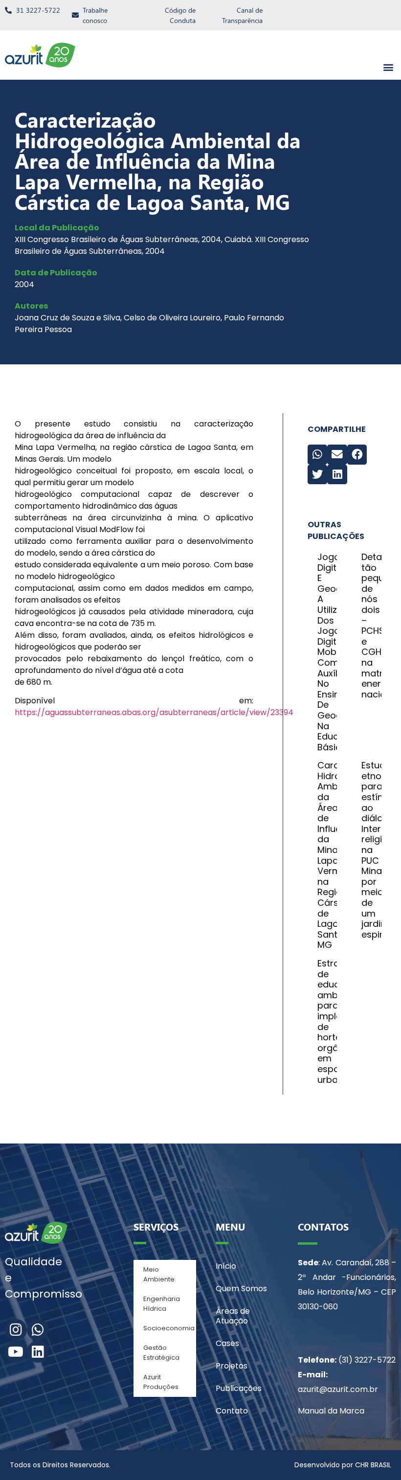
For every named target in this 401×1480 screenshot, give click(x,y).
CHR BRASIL (373, 1465)
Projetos (231, 1365)
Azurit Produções (160, 1381)
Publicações (239, 1388)
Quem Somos (241, 1288)
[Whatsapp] (38, 1330)
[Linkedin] (38, 1352)
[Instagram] (16, 1330)
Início (226, 1266)
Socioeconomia (169, 1328)
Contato (232, 1410)
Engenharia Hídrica (161, 1303)
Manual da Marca (331, 1410)
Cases (227, 1343)
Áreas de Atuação (233, 1315)
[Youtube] (16, 1352)
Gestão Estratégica (161, 1352)
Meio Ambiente (159, 1274)
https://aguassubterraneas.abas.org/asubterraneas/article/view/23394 (154, 712)
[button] (388, 67)
